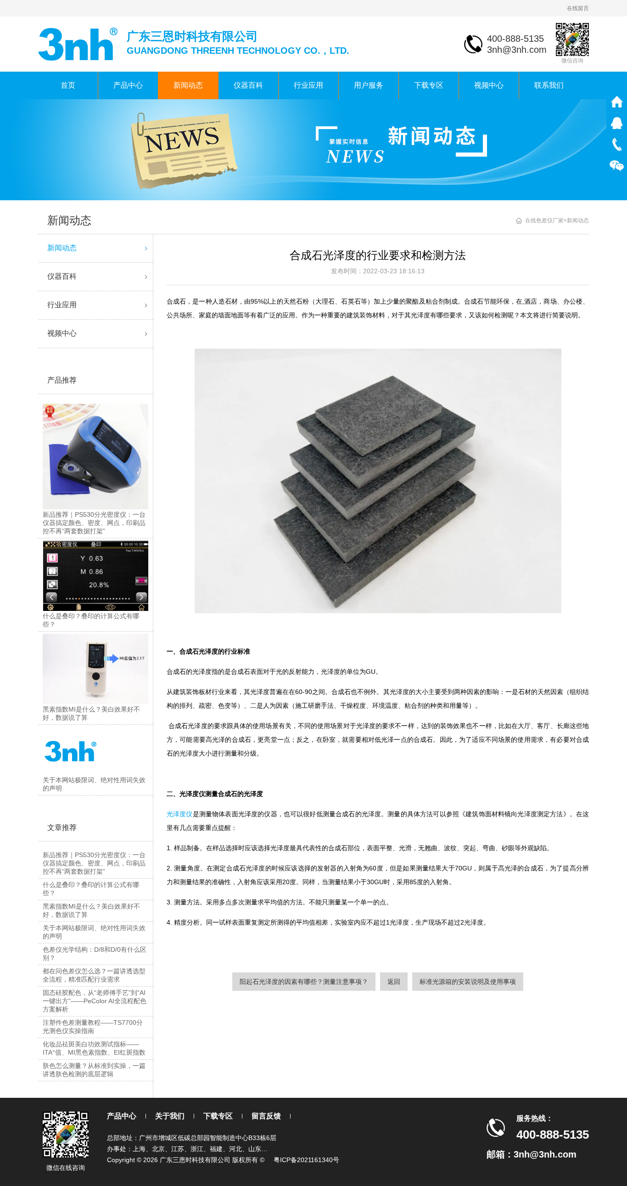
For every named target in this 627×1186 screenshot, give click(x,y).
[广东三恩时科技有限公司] (78, 43)
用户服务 (368, 85)
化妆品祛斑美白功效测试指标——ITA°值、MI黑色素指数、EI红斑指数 (94, 1048)
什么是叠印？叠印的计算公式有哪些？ (91, 889)
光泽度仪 (180, 814)
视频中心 (489, 85)
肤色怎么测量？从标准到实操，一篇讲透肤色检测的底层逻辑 (94, 1070)
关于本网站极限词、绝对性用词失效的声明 (94, 932)
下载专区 (428, 85)
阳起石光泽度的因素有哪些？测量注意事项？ (304, 981)
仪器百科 (248, 85)
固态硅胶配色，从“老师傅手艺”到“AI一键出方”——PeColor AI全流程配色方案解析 (94, 1001)
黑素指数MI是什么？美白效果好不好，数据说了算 (91, 910)
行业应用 (308, 85)
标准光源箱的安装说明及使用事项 (468, 981)
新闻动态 (188, 85)
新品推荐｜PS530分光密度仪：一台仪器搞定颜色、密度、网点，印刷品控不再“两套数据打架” (94, 863)
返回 (393, 981)
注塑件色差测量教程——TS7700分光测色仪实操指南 (93, 1026)
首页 (68, 85)
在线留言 (578, 8)
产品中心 (128, 85)
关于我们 (170, 1116)
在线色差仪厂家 (544, 220)
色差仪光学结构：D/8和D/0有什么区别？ (94, 953)
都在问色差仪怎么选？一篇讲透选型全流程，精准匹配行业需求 (94, 975)
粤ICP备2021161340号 (306, 1159)
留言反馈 (266, 1116)
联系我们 (549, 85)
